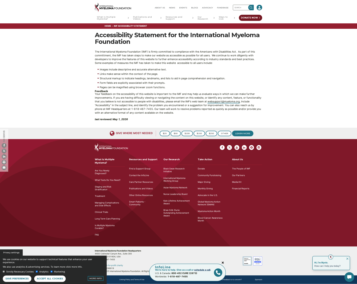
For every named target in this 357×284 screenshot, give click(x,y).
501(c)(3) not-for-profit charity (109, 265)
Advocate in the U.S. (208, 195)
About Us (160, 8)
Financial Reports (240, 188)
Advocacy (207, 8)
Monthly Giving (205, 188)
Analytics (44, 271)
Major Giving (204, 182)
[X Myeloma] (4, 151)
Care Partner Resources (141, 182)
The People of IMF (241, 168)
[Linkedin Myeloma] (4, 156)
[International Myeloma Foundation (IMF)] (122, 7)
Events (183, 8)
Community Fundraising (209, 175)
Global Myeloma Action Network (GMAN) (209, 203)
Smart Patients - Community (137, 203)
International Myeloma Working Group (174, 179)
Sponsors (258, 279)
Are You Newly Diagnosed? (102, 172)
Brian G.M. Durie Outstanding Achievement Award (176, 213)
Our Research (203, 18)
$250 (211, 133)
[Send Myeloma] (4, 167)
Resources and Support (174, 18)
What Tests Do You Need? (107, 180)
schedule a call (202, 269)
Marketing (59, 271)
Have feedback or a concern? (230, 279)
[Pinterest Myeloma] (251, 147)
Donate (201, 168)
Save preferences (17, 278)
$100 (187, 133)
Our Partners (238, 175)
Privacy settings (11, 252)
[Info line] (218, 272)
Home (108, 26)
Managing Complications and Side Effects (107, 204)
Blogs (194, 8)
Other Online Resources (141, 195)
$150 (199, 133)
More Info (95, 278)
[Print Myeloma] (4, 162)
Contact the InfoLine (139, 175)
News (172, 8)
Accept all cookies (50, 278)
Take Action (205, 159)
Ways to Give (223, 18)
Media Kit (236, 182)
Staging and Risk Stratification (103, 188)
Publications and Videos (142, 18)
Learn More (242, 133)
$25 (165, 133)
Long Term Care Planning (107, 218)
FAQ (97, 234)
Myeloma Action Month (209, 211)
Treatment (100, 196)
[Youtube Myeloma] (236, 147)
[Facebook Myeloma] (4, 145)
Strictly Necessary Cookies (20, 271)
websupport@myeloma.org (224, 101)
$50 (176, 133)
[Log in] (259, 7)
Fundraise (222, 8)
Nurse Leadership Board (175, 194)
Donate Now (249, 17)
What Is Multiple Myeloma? (106, 18)
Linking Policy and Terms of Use (131, 279)
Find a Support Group (139, 168)
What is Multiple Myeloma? (104, 161)
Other (224, 133)
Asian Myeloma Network (175, 187)
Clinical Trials (101, 212)
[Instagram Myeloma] (258, 147)
